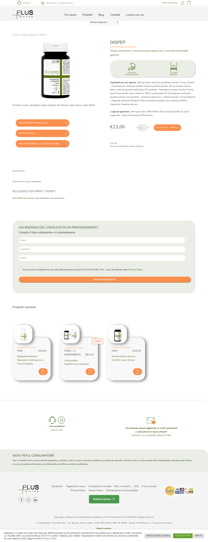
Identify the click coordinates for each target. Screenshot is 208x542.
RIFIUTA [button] (198, 535)
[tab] (42, 123)
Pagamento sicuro (76, 486)
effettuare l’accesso (26, 198)
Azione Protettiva (121, 146)
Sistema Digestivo (28, 34)
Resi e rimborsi (122, 486)
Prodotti (87, 15)
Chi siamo (70, 15)
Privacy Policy (135, 269)
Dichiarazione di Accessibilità (122, 490)
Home (15, 34)
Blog (101, 15)
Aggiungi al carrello (167, 127)
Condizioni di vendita (100, 486)
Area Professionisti (170, 3)
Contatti (115, 15)
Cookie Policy (95, 490)
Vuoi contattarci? (57, 426)
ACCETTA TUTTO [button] (183, 535)
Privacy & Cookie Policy (162, 523)
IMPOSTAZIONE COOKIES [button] (158, 535)
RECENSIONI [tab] (19, 171)
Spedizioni (57, 486)
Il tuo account (149, 486)
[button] (151, 426)
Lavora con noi (135, 15)
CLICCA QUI (57, 429)
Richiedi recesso (102, 499)
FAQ (136, 486)
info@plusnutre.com (145, 517)
